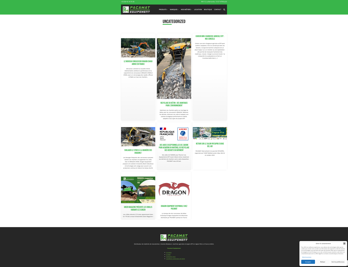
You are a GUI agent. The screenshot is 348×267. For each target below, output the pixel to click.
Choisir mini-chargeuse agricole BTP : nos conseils (210, 37)
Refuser (322, 262)
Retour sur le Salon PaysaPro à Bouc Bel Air (210, 145)
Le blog (168, 254)
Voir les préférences (338, 262)
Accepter (308, 262)
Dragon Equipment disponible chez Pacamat (174, 207)
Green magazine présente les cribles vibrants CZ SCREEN (138, 208)
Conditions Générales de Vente (175, 259)
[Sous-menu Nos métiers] (191, 9)
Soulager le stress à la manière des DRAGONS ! (138, 151)
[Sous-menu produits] (167, 9)
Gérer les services (306, 257)
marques (173, 9)
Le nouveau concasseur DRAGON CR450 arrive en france (138, 62)
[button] (344, 243)
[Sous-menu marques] (178, 9)
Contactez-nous (171, 257)
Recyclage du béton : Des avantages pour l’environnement (174, 104)
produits (162, 9)
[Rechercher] (223, 25)
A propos (169, 252)
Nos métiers (186, 9)
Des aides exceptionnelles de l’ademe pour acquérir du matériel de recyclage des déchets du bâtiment (174, 148)
